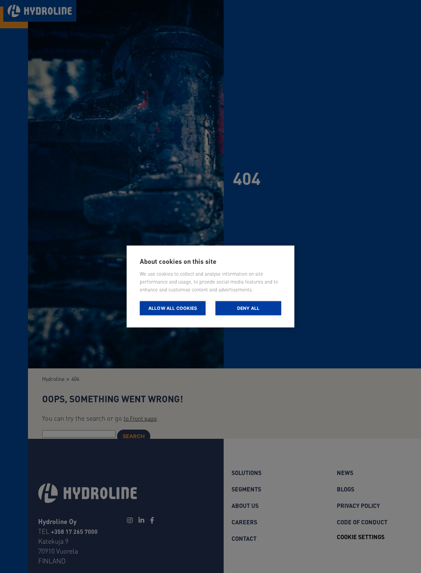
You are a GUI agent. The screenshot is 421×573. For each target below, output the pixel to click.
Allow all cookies (172, 308)
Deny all (248, 308)
